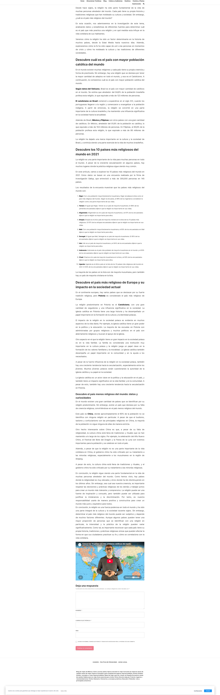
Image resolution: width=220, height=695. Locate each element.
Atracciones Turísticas (94, 1)
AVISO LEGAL (122, 662)
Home (82, 1)
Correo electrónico (83, 620)
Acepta (208, 690)
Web (77, 630)
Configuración (198, 690)
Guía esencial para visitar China (107, 677)
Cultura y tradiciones (115, 1)
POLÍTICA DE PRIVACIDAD (108, 662)
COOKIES (96, 662)
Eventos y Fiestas (138, 1)
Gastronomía (136, 4)
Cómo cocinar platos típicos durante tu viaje (108, 671)
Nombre (79, 610)
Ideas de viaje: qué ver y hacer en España (118, 675)
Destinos (128, 1)
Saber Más (64, 690)
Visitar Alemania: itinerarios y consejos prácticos (105, 679)
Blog (104, 1)
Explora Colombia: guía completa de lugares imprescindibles (112, 673)
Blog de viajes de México (84, 671)
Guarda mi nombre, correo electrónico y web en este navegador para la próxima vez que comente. (106, 641)
